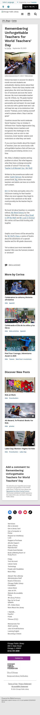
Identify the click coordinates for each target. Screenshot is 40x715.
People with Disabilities (16, 569)
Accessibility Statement (20, 687)
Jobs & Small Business (16, 629)
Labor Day (23, 452)
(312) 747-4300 (13, 651)
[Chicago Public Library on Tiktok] (30, 512)
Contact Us (19, 658)
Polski (10, 617)
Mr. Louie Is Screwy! (27, 218)
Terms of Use (13, 684)
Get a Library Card (14, 529)
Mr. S (7, 191)
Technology (12, 566)
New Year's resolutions (24, 359)
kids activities (14, 331)
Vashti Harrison (15, 177)
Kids (6, 303)
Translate (33, 2)
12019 (22, 76)
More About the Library (16, 608)
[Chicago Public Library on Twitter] (15, 512)
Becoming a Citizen (14, 634)
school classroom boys (11, 76)
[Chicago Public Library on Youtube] (25, 512)
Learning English (13, 631)
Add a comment (14, 265)
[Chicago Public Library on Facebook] (10, 512)
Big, (16, 180)
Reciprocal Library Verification (17, 676)
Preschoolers (13, 398)
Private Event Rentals (15, 550)
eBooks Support (13, 543)
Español (10, 614)
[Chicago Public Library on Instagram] (20, 512)
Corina (14, 21)
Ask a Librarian (13, 526)
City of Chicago (12, 673)
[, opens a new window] (14, 669)
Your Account (12, 561)
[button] (3, 6)
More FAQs (12, 572)
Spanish (12, 303)
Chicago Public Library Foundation (15, 584)
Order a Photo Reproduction (13, 547)
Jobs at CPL (12, 591)
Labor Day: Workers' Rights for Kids (20, 448)
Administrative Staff (15, 578)
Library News (12, 588)
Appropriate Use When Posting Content (17, 491)
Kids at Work (10, 395)
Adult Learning (13, 626)
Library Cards (12, 564)
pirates (11, 426)
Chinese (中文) (13, 619)
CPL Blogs (6, 21)
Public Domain (29, 76)
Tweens (11, 359)
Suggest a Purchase (15, 540)
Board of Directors (14, 581)
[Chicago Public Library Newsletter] (10, 518)
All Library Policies (14, 598)
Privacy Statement (25, 684)
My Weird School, (17, 213)
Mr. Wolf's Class (14, 236)
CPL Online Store (14, 605)
